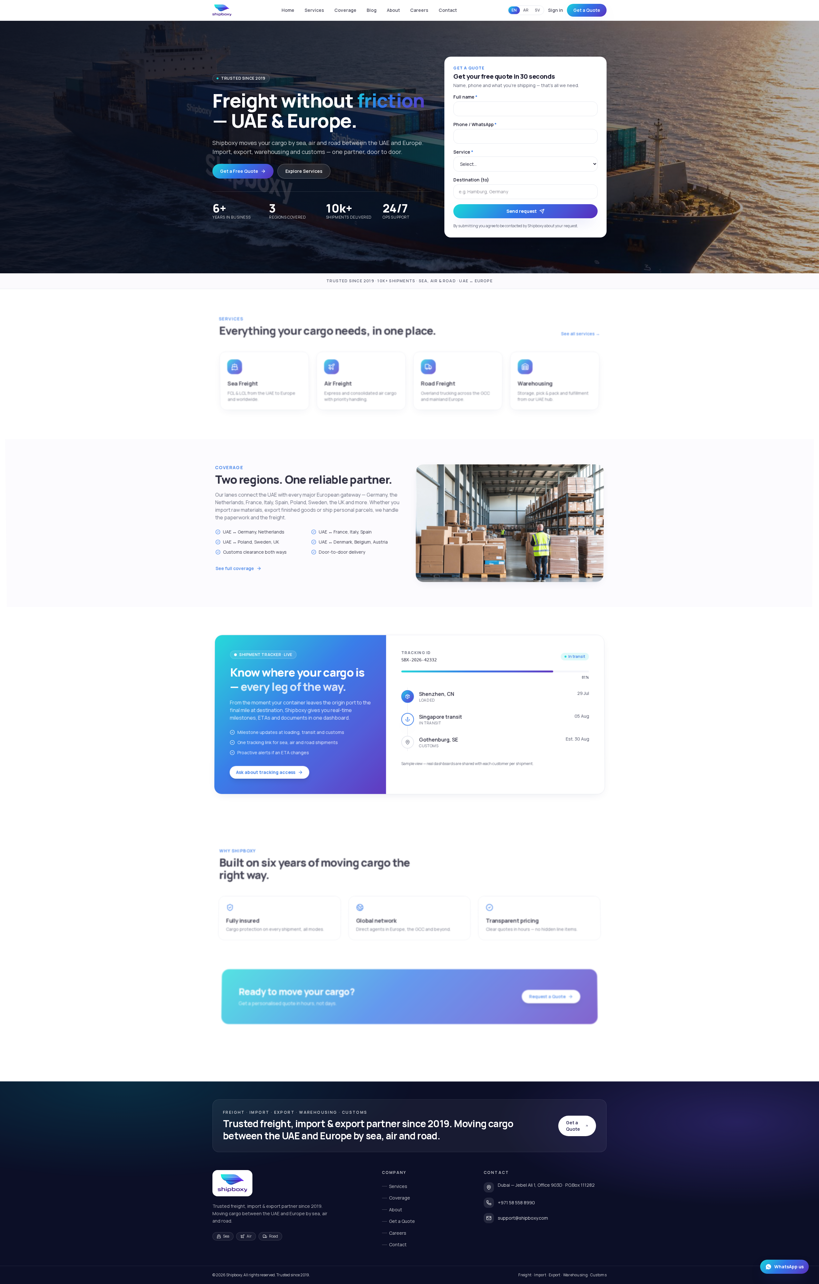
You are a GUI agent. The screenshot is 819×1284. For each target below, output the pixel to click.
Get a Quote (586, 10)
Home (288, 10)
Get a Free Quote (239, 171)
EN (514, 10)
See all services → (580, 333)
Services (314, 10)
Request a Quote (547, 996)
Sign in (555, 10)
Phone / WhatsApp (475, 124)
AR (526, 10)
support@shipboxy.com (523, 1218)
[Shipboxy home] (232, 1183)
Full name (465, 97)
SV (537, 10)
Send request (521, 211)
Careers (419, 10)
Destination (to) (471, 180)
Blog (372, 10)
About (393, 10)
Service (463, 152)
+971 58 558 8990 (516, 1203)
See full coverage (235, 568)
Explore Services (303, 171)
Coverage (345, 10)
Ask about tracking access (265, 772)
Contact (448, 10)
